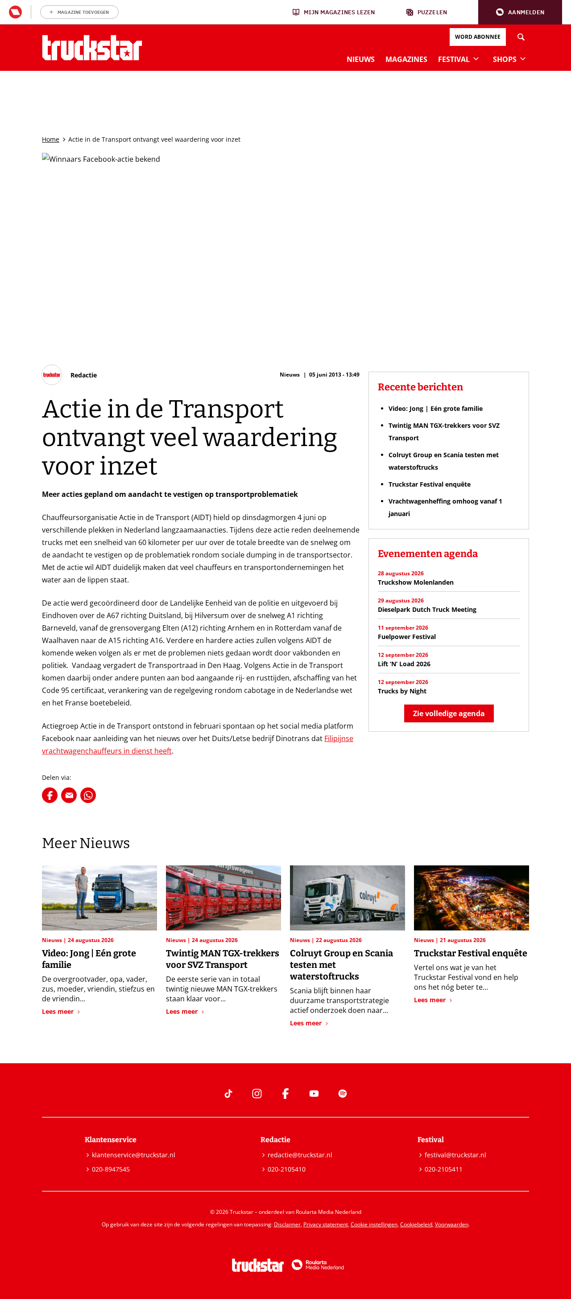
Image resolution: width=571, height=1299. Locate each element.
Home (50, 139)
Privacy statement (325, 1224)
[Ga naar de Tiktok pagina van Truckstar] (228, 1093)
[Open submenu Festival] (476, 58)
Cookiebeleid (416, 1224)
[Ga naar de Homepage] (92, 48)
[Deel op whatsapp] (88, 795)
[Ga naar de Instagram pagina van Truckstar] (257, 1093)
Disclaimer (287, 1224)
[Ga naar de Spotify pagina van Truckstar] (343, 1093)
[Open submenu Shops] (523, 58)
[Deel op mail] (69, 795)
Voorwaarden (451, 1224)
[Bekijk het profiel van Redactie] (69, 375)
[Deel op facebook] (50, 795)
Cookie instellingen (374, 1224)
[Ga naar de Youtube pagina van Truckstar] (314, 1093)
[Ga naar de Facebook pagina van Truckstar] (285, 1093)
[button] (520, 12)
